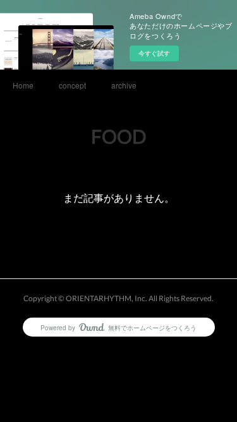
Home (23, 85)
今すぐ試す (154, 53)
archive (124, 85)
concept (72, 85)
